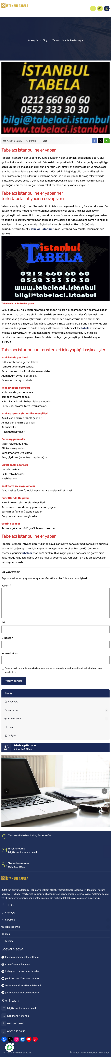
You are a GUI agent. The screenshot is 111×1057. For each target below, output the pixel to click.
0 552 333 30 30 (23, 749)
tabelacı (26, 553)
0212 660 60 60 (16, 867)
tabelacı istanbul (41, 229)
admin (32, 140)
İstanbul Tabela (78, 1052)
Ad (4, 622)
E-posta (7, 637)
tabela (85, 328)
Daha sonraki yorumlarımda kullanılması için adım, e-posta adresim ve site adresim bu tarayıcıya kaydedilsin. (53, 670)
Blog (45, 40)
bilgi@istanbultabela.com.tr (23, 852)
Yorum (6, 585)
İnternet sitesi (9, 653)
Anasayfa (32, 40)
